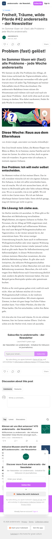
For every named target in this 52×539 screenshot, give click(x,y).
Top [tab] (4, 419)
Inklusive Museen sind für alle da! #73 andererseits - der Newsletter (19, 448)
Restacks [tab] (17, 389)
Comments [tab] (7, 389)
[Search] (47, 419)
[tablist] (12, 389)
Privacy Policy (26, 504)
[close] (45, 454)
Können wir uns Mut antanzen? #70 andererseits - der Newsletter (20, 427)
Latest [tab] (11, 419)
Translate (7, 10)
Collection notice (41, 522)
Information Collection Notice (30, 502)
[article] (26, 433)
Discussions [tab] (20, 419)
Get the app (38, 528)
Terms (31, 522)
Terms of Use (37, 500)
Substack (14, 534)
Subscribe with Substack (28, 494)
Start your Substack (19, 528)
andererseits (13, 36)
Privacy (24, 522)
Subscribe (38, 3)
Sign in (47, 3)
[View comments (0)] (12, 44)
